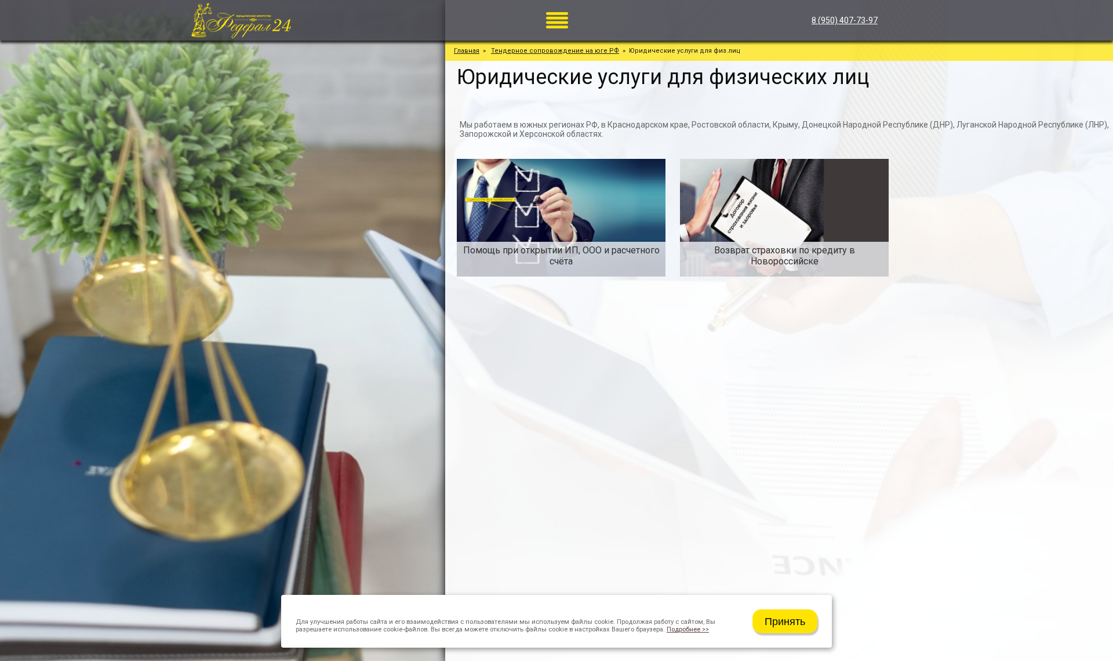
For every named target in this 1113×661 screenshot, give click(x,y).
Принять (785, 621)
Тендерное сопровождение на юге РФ (555, 51)
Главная (466, 51)
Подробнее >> (688, 629)
